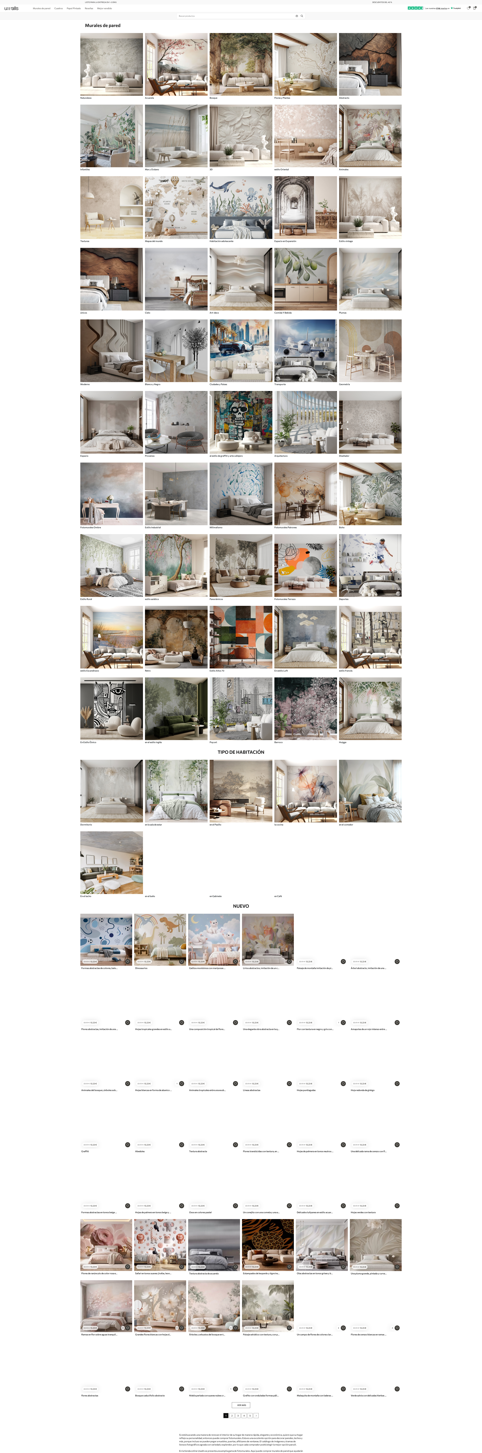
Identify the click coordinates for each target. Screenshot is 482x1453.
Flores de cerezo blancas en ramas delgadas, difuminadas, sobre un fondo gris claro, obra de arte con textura (369, 1334)
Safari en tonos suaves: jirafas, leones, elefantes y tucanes (153, 1273)
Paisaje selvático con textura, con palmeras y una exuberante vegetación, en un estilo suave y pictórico (261, 1334)
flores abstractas (89, 1395)
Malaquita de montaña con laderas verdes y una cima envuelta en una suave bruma (315, 1395)
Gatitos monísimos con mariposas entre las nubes (207, 968)
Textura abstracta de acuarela (204, 1273)
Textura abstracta (198, 1151)
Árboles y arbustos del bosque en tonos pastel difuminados (207, 1334)
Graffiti (85, 1151)
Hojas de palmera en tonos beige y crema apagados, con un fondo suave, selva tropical (153, 1212)
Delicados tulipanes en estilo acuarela (315, 1212)
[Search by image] (297, 16)
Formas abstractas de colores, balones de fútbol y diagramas (99, 968)
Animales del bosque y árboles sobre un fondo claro (99, 1090)
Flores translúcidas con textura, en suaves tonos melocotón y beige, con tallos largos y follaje (261, 1151)
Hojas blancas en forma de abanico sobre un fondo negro (153, 1090)
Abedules (140, 1151)
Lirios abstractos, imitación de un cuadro (261, 968)
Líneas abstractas (251, 1090)
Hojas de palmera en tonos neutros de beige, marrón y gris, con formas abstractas (315, 1151)
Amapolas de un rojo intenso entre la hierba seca (369, 1029)
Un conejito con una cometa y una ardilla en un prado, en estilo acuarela (261, 1212)
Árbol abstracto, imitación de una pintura (369, 968)
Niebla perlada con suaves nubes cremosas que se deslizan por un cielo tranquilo (207, 1395)
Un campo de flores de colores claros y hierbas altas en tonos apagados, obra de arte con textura (315, 1334)
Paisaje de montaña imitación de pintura (315, 968)
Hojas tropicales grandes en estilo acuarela (153, 1029)
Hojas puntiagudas (306, 1090)
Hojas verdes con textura (363, 1212)
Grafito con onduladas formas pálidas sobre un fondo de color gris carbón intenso (261, 1395)
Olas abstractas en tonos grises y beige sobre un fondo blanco (315, 1273)
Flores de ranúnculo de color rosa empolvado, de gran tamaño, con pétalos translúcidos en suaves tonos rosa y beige (99, 1273)
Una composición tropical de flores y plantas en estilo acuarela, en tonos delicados (207, 1029)
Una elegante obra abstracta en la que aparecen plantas (261, 1029)
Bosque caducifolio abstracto (150, 1395)
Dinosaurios (141, 968)
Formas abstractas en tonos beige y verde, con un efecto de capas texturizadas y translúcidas (99, 1212)
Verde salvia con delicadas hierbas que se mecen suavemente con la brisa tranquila (369, 1395)
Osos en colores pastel (200, 1212)
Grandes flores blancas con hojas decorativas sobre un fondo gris (153, 1334)
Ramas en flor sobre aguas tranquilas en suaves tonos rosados (99, 1334)
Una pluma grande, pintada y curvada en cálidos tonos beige (369, 1273)
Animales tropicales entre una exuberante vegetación (207, 1090)
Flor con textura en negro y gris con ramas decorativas (315, 1029)
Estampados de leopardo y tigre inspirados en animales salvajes (261, 1273)
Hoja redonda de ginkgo (363, 1090)
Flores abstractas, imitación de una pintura (99, 1029)
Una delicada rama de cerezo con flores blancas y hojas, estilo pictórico (369, 1151)
